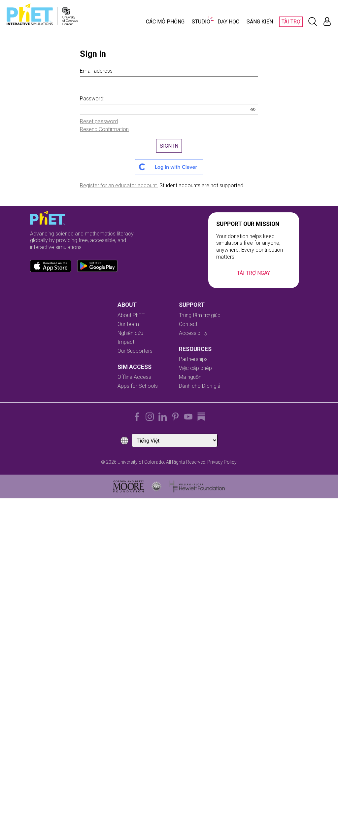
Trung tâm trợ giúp (199, 315)
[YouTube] (188, 417)
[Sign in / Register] (327, 21)
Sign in (169, 146)
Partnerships (193, 359)
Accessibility (193, 333)
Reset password (99, 121)
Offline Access (134, 377)
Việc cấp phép (195, 368)
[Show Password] (254, 110)
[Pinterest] (175, 417)
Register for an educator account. (119, 185)
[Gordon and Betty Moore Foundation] (128, 486)
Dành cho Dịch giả (199, 386)
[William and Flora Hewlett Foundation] (197, 486)
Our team (128, 324)
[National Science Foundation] (156, 486)
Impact (126, 342)
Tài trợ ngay (253, 273)
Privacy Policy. (222, 462)
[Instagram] (150, 417)
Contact (188, 324)
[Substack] (201, 417)
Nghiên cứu (130, 333)
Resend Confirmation (104, 129)
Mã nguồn (190, 377)
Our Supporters (135, 351)
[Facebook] (137, 417)
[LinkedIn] (162, 417)
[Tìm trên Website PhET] (312, 21)
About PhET (131, 315)
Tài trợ (291, 21)
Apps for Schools (138, 386)
